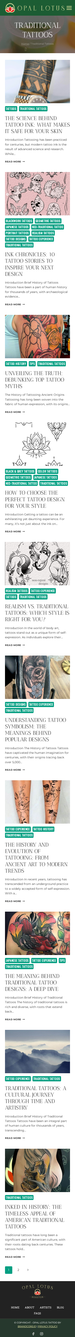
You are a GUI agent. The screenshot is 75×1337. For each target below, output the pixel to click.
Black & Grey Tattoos (20, 471)
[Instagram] (42, 1334)
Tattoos (11, 108)
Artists (45, 1307)
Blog (60, 1307)
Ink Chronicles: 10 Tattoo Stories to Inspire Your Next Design (30, 264)
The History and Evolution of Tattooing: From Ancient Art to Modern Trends (36, 858)
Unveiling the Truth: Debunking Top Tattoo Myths (34, 380)
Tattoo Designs (16, 239)
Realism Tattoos (43, 233)
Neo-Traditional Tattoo (47, 227)
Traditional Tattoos (33, 108)
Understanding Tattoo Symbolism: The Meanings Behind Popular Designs (35, 730)
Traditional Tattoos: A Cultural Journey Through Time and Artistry (35, 1098)
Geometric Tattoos (48, 221)
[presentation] (37, 81)
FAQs (37, 1313)
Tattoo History (16, 363)
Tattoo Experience (41, 239)
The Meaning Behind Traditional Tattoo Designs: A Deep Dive (32, 982)
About (29, 1307)
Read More (15, 161)
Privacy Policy (48, 1326)
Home (15, 1307)
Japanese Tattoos (17, 227)
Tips (32, 363)
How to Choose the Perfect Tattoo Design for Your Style (35, 499)
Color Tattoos (48, 471)
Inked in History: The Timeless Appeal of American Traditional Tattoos (34, 1217)
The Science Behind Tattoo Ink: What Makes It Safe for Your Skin (37, 124)
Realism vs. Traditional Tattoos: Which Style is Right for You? (37, 613)
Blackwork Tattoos (19, 221)
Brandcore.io (27, 1326)
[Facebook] (33, 1334)
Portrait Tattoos (17, 233)
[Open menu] (69, 8)
